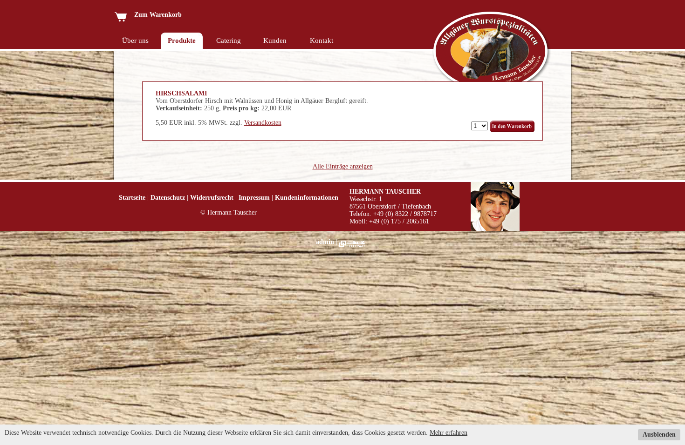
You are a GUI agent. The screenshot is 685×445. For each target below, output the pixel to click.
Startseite (132, 197)
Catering (228, 40)
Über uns (135, 40)
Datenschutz (168, 197)
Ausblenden (659, 434)
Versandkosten (262, 122)
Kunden (275, 40)
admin (325, 241)
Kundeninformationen (306, 197)
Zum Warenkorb (154, 14)
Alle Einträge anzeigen (343, 166)
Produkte (182, 40)
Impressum (254, 197)
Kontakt (321, 40)
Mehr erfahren (448, 432)
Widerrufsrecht (211, 197)
